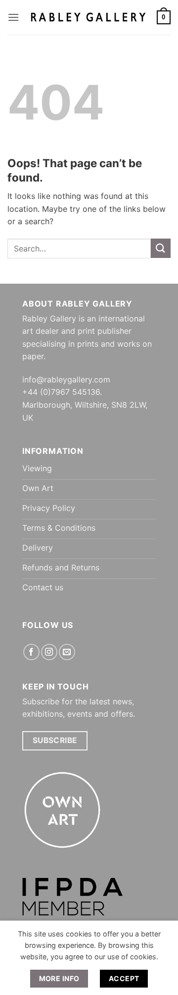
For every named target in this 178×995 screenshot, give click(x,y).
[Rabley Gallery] (88, 17)
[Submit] (161, 248)
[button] (13, 17)
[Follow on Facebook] (31, 652)
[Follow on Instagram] (49, 652)
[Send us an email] (67, 652)
